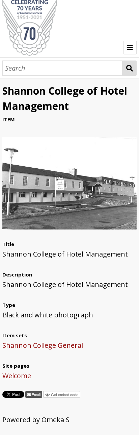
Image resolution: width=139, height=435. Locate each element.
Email (35, 394)
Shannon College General (42, 345)
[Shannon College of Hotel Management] (69, 227)
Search (129, 68)
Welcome (16, 375)
